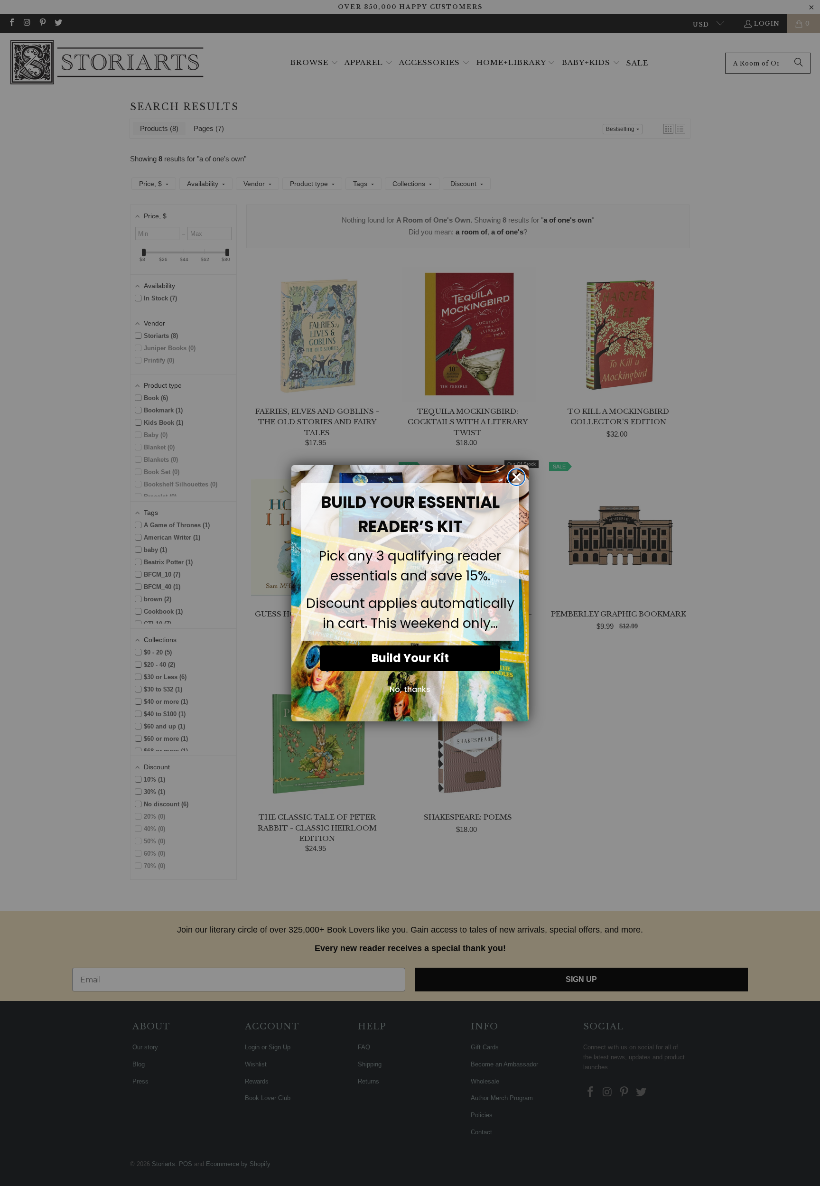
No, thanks (410, 689)
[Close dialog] (516, 477)
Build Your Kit (410, 658)
